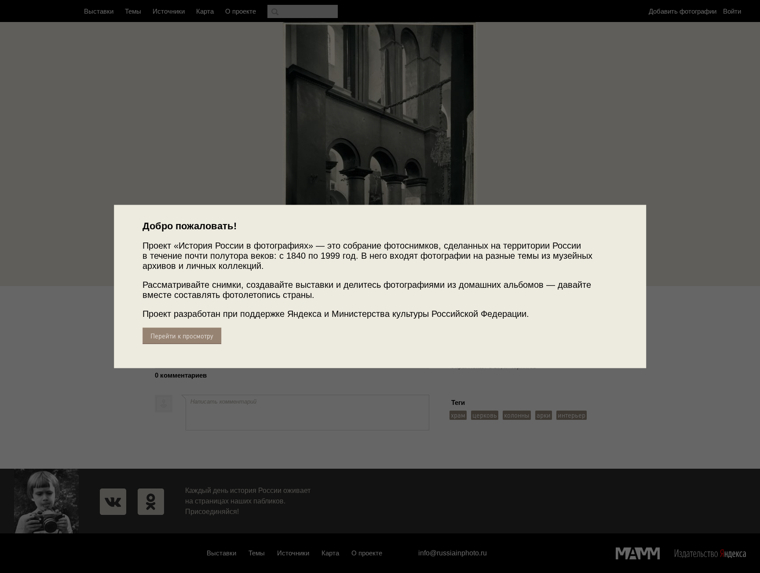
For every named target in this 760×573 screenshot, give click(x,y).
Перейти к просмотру (181, 336)
